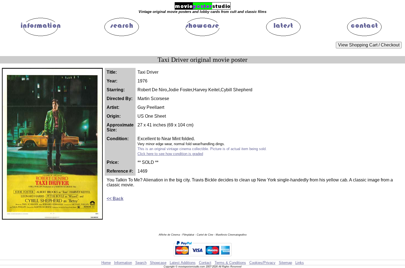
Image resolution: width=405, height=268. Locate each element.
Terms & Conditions (230, 263)
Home (106, 263)
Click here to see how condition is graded (170, 154)
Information (123, 263)
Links (299, 263)
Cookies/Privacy (262, 263)
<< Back (115, 198)
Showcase (158, 263)
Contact (205, 263)
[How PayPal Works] (202, 257)
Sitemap (285, 263)
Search (141, 263)
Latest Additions (183, 263)
